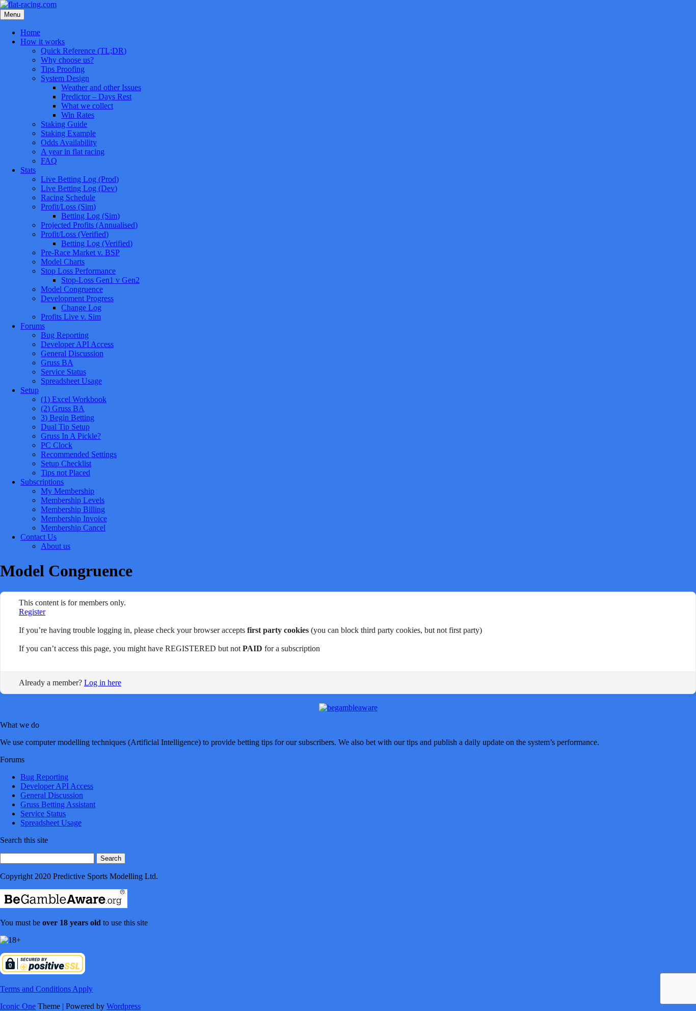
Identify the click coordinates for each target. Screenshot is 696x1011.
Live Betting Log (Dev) (79, 188)
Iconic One (18, 1006)
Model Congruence (72, 289)
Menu (12, 14)
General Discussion (72, 353)
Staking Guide (64, 124)
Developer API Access (77, 344)
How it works (42, 41)
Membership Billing (73, 509)
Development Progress (77, 298)
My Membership (67, 491)
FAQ (49, 160)
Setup (29, 390)
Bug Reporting (65, 335)
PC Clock (56, 445)
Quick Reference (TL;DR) (83, 50)
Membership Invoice (74, 518)
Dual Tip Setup (65, 426)
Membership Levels (72, 500)
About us (55, 546)
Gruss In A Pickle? (71, 436)
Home (30, 32)
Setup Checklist (66, 463)
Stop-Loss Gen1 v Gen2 (100, 280)
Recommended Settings (79, 454)
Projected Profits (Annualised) (89, 225)
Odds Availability (69, 142)
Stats (28, 170)
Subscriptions (42, 481)
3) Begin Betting (67, 417)
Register (32, 611)
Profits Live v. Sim (71, 316)
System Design (65, 78)
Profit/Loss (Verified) (75, 234)
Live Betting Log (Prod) (80, 179)
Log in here (102, 682)
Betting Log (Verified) (96, 243)
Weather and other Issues (101, 87)
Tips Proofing (63, 69)
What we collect (87, 105)
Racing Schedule (68, 197)
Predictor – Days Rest (96, 96)
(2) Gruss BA (63, 408)
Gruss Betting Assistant (57, 804)
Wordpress (123, 1006)
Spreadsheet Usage (71, 381)
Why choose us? (67, 60)
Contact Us (38, 537)
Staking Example (68, 133)
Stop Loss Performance (78, 271)
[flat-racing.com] (28, 4)
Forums (32, 326)
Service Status (63, 371)
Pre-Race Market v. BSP (80, 252)
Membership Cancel (73, 527)
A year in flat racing (72, 151)
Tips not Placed (65, 472)
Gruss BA (57, 362)
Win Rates (77, 115)
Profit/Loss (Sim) (68, 206)
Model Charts (63, 261)
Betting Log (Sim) (90, 215)
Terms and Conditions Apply (46, 989)
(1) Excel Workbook (73, 399)
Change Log (81, 307)
